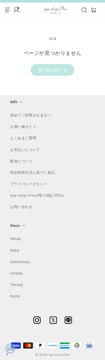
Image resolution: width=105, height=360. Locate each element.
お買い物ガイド (23, 126)
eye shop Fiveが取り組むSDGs (37, 195)
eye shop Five (59, 354)
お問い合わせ (21, 206)
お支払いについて (25, 149)
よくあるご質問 (23, 138)
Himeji (15, 238)
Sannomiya (20, 262)
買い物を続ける (52, 69)
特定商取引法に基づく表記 (32, 172)
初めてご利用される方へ (30, 115)
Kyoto (15, 296)
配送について (21, 161)
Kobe (14, 250)
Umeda (16, 273)
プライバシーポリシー (28, 184)
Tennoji (16, 284)
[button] (81, 9)
